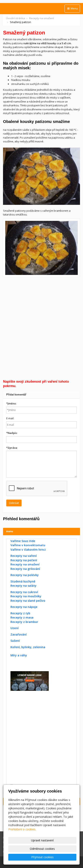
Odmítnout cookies (42, 849)
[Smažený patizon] (41, 248)
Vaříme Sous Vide (22, 541)
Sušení (15, 641)
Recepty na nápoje (23, 607)
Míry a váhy (18, 655)
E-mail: (10, 418)
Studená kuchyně (22, 581)
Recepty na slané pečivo (27, 600)
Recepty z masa (21, 617)
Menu (74, 8)
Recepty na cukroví (24, 592)
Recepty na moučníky (25, 596)
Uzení (14, 628)
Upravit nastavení (42, 840)
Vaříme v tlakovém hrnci (28, 549)
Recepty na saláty (23, 585)
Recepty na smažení (41, 18)
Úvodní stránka (15, 18)
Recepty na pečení (23, 560)
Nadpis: (11, 433)
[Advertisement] (41, 328)
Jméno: (11, 403)
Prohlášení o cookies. (22, 829)
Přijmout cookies (42, 857)
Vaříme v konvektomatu (27, 545)
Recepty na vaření (23, 556)
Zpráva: (12, 448)
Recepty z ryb (20, 613)
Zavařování (18, 634)
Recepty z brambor (24, 622)
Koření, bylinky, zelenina (27, 647)
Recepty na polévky (24, 575)
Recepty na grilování (25, 569)
